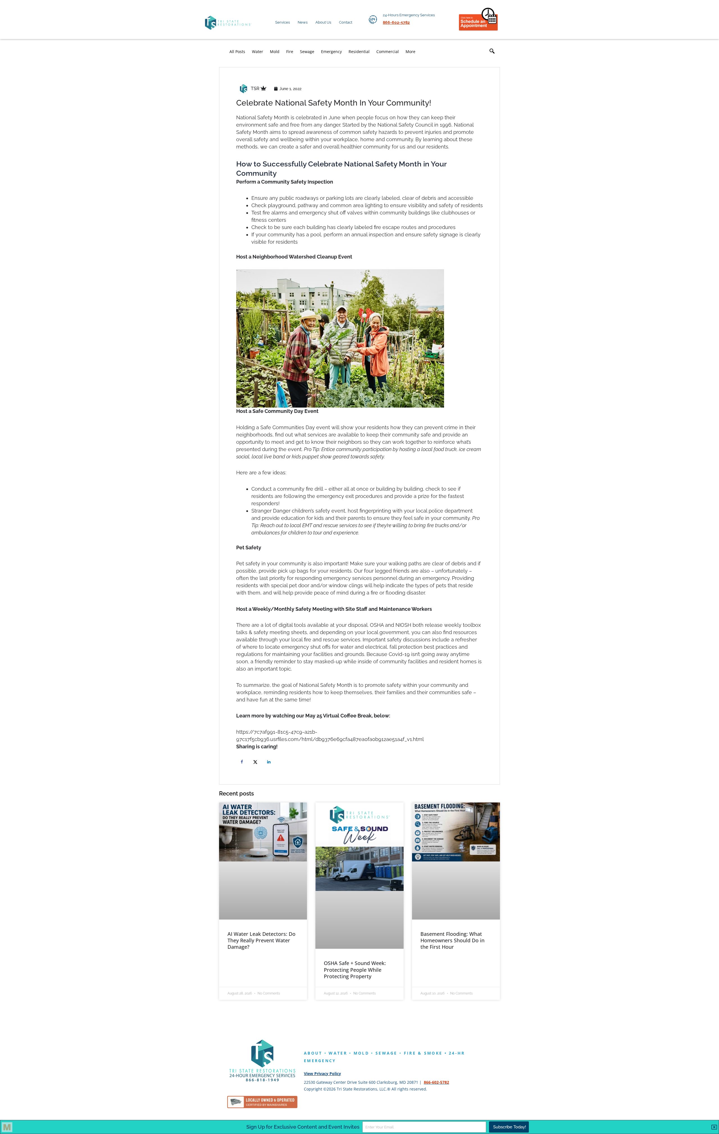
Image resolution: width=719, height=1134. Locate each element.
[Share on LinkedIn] (270, 761)
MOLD (361, 1053)
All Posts (237, 51)
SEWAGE (386, 1053)
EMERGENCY (320, 1060)
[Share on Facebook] (243, 761)
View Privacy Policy (322, 1073)
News (303, 22)
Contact (345, 22)
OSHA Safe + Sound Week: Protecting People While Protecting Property (355, 970)
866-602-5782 (436, 1082)
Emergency (331, 51)
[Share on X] (256, 761)
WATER (338, 1053)
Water (257, 51)
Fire (289, 51)
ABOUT (313, 1053)
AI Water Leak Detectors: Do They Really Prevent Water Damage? (261, 940)
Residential (359, 51)
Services (282, 22)
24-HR (457, 1053)
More (410, 51)
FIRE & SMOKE (423, 1053)
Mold (274, 51)
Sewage (307, 51)
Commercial (387, 51)
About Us (323, 22)
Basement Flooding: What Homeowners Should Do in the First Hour (452, 940)
